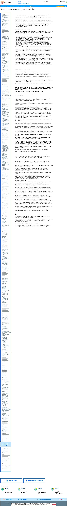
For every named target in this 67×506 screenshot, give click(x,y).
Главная (1, 10)
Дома (19, 1)
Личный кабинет (63, 1)
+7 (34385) (45, 1)
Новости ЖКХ (5, 486)
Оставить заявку (23, 499)
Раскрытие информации (23, 3)
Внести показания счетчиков (45, 499)
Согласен (53, 504)
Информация (6, 10)
